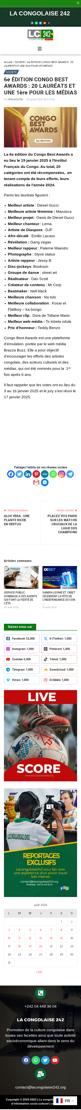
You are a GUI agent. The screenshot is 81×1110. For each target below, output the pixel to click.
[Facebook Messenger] (45, 482)
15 (61, 938)
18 (19, 946)
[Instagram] (61, 474)
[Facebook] (32, 23)
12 (30, 938)
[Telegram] (70, 474)
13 (41, 938)
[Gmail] (36, 482)
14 (51, 938)
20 (40, 946)
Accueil (8, 62)
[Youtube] (44, 23)
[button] (39, 48)
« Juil (39, 971)
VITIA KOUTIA (15, 99)
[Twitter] (40, 23)
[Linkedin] (28, 474)
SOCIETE (20, 62)
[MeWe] (45, 474)
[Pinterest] (36, 474)
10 (9, 938)
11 (19, 938)
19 (30, 946)
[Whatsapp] (36, 23)
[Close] (78, 3)
